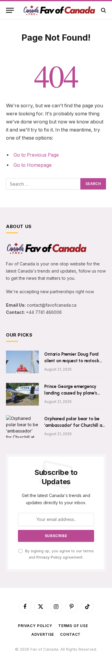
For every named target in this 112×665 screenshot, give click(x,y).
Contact (70, 634)
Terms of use (73, 625)
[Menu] (10, 10)
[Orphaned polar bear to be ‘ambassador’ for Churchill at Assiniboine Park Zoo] (22, 426)
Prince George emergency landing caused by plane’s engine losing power (70, 393)
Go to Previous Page (36, 155)
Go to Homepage (32, 165)
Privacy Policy (49, 557)
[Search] (103, 10)
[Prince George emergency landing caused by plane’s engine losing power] (22, 394)
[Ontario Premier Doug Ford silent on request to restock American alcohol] (22, 362)
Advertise (42, 634)
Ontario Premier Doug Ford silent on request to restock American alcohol (71, 360)
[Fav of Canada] (59, 10)
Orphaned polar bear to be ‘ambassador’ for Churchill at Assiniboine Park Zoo (74, 425)
